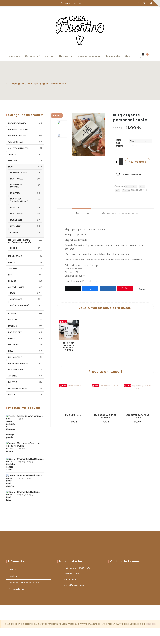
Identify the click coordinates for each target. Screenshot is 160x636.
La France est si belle (20, 172)
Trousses (12, 268)
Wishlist (12, 569)
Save (64, 322)
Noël (118, 190)
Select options (69, 343)
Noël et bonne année (20, 305)
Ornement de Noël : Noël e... (30, 475)
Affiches (12, 262)
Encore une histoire (17, 388)
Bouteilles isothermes (18, 129)
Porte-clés (13, 338)
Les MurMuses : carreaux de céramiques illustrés (19, 241)
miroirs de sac (15, 256)
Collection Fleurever (18, 148)
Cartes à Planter (16, 287)
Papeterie (12, 382)
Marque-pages (15, 344)
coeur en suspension (18, 363)
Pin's (10, 275)
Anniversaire (16, 299)
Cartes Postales (15, 142)
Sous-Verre (13, 154)
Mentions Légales (17, 588)
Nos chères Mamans (17, 135)
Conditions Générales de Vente (24, 582)
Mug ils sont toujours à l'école (19, 200)
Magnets (12, 326)
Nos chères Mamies (17, 123)
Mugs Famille (16, 178)
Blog (127, 56)
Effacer (133, 145)
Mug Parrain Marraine (16, 185)
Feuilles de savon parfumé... (30, 416)
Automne (12, 376)
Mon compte (112, 56)
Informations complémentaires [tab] (119, 213)
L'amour (14, 232)
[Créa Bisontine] (80, 29)
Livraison (13, 576)
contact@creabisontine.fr (75, 585)
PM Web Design (148, 612)
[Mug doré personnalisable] (4, 318)
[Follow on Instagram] (151, 3)
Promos (126, 190)
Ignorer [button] (151, 623)
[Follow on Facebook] (138, 3)
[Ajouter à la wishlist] (72, 349)
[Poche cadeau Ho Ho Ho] (156, 318)
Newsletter (66, 56)
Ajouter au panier (138, 161)
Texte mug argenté (119, 142)
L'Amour (12, 313)
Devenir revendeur (89, 56)
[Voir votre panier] (146, 56)
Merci (12, 293)
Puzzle (11, 394)
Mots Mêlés (15, 226)
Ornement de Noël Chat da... (30, 459)
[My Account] (136, 56)
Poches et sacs (15, 332)
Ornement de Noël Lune (28, 492)
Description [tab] (82, 213)
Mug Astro (15, 193)
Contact (50, 56)
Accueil (10, 83)
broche (13, 248)
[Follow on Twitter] (144, 3)
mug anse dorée (15, 369)
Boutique (14, 56)
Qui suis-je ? (32, 56)
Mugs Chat (15, 207)
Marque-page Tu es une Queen (28, 444)
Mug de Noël (28, 83)
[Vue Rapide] (66, 347)
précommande (15, 357)
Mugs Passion (16, 213)
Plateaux (12, 319)
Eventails (12, 160)
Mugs (18, 83)
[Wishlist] (141, 56)
